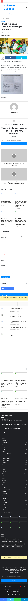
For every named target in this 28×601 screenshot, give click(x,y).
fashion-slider (4, 541)
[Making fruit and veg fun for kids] (5, 336)
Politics (3, 475)
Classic (13, 539)
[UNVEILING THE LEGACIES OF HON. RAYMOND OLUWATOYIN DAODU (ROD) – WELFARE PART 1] (14, 529)
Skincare (5, 456)
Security (4, 480)
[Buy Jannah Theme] (14, 13)
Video (3, 509)
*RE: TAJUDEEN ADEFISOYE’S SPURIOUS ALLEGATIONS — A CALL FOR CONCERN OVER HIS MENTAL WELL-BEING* (21, 221)
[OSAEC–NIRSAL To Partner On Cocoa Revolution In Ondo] (7, 196)
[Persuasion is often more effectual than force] (5, 317)
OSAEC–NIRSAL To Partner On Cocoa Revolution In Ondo (6, 202)
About (3, 539)
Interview (4, 467)
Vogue (4, 462)
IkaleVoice (21, 589)
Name (3, 254)
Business (4, 435)
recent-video (10, 544)
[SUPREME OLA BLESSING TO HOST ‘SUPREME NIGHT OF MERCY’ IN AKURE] (21, 393)
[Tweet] (21, 57)
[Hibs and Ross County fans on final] (5, 323)
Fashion (4, 444)
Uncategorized (5, 507)
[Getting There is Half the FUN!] (5, 329)
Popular (4, 304)
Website (3, 265)
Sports (3, 482)
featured (11, 541)
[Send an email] (8, 32)
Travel (3, 495)
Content (22, 539)
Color (18, 539)
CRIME (3, 438)
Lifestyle (4, 471)
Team (23, 544)
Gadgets (5, 491)
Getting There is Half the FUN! (18, 327)
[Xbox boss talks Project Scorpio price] (5, 310)
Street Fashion (6, 458)
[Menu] (2, 7)
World (4, 500)
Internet (5, 493)
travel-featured (19, 546)
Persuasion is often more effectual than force (17, 315)
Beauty (4, 447)
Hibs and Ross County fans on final (18, 322)
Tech (3, 484)
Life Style (4, 469)
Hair (4, 449)
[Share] (10, 57)
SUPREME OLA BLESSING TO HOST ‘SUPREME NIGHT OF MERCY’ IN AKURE (21, 401)
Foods (5, 502)
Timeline (7, 546)
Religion (4, 478)
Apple (4, 487)
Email (2, 260)
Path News (5, 32)
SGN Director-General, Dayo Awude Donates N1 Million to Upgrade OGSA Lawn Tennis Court (21, 203)
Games (6, 504)
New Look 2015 (7, 453)
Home (3, 18)
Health (4, 451)
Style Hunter (6, 460)
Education (4, 440)
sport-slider (17, 544)
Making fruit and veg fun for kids (17, 334)
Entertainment (5, 442)
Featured (4, 464)
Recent (13, 304)
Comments (22, 304)
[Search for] (26, 7)
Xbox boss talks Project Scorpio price (16, 309)
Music (4, 498)
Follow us (3, 553)
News (7, 18)
